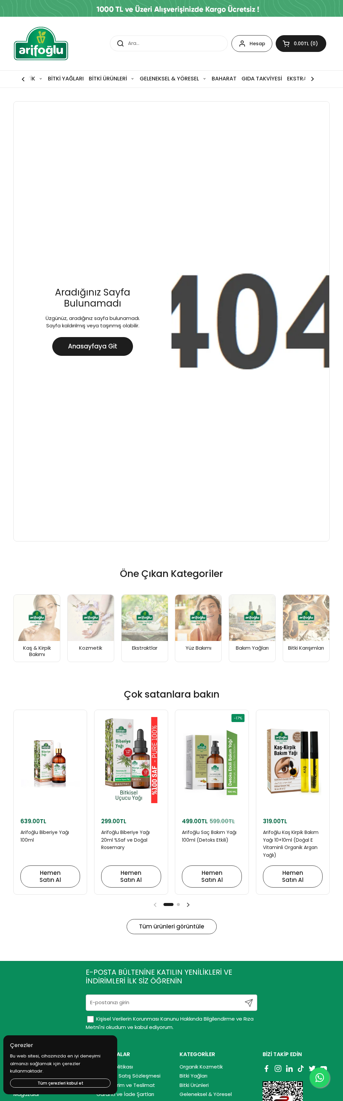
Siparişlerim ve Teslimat (125, 1085)
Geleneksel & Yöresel (206, 1094)
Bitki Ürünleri (194, 1085)
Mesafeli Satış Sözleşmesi (128, 1075)
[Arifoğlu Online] (41, 43)
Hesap (257, 43)
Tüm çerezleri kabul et (60, 1083)
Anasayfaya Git (92, 346)
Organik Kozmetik (201, 1066)
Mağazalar (26, 1094)
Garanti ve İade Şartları (125, 1094)
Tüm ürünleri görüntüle (171, 926)
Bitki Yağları (193, 1075)
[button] (301, 43)
